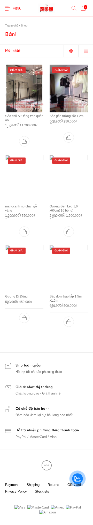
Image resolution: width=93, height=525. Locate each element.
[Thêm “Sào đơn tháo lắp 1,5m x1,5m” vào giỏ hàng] (69, 322)
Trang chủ (11, 25)
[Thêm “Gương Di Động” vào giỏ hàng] (24, 317)
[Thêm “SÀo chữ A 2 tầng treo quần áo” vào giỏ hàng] (24, 141)
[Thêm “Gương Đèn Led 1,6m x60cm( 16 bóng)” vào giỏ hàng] (69, 231)
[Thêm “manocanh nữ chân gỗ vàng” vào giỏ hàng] (24, 231)
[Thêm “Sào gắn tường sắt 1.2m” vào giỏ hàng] (69, 137)
